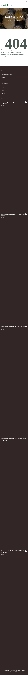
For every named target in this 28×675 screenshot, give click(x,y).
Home (9, 20)
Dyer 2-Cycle (6, 5)
